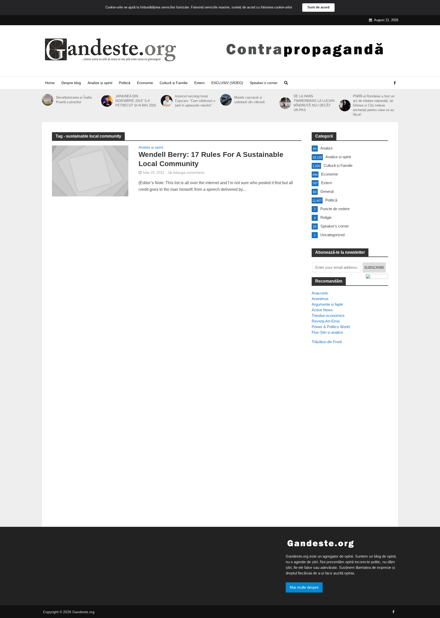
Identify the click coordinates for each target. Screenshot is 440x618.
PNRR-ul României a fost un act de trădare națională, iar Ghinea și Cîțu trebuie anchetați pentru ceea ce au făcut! (373, 105)
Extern (199, 83)
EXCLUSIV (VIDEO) (227, 83)
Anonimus (320, 299)
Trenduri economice (328, 315)
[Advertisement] (350, 441)
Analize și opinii (100, 83)
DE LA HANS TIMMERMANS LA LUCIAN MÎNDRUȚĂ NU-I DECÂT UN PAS (314, 103)
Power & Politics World (331, 327)
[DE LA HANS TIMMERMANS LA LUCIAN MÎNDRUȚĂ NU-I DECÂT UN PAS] (285, 103)
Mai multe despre (304, 587)
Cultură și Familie (174, 83)
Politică (124, 83)
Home (50, 83)
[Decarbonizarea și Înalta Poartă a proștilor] (47, 100)
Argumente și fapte (327, 304)
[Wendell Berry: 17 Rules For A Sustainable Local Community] (90, 170)
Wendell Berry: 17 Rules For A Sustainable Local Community (211, 159)
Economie (145, 83)
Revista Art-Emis (326, 321)
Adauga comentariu (188, 172)
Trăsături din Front (327, 342)
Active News (322, 310)
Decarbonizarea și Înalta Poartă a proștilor (74, 100)
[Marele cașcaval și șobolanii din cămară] (226, 100)
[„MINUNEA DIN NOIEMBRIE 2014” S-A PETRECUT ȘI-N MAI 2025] (107, 101)
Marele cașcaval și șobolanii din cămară (249, 100)
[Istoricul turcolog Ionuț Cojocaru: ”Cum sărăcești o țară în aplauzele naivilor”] (166, 101)
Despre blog (71, 83)
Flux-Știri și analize (327, 332)
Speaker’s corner (264, 83)
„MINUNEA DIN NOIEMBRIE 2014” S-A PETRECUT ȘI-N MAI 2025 (135, 100)
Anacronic (320, 293)
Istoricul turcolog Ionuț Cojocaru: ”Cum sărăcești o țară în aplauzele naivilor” (195, 100)
